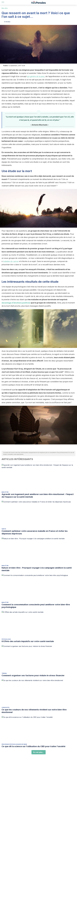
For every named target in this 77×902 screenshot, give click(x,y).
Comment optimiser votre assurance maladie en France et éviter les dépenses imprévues (35, 532)
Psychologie (6, 639)
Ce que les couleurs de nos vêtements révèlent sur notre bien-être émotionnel (34, 710)
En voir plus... (38, 752)
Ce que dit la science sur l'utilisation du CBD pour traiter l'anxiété (33, 746)
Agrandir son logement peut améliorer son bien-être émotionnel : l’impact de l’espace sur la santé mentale (38, 495)
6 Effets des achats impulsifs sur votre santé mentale (28, 641)
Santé (4, 529)
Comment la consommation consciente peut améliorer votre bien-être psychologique (36, 605)
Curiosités (5, 707)
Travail (4, 673)
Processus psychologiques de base (14, 744)
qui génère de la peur (35, 76)
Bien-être (5, 8)
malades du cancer (11, 261)
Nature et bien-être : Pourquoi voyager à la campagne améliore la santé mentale (37, 569)
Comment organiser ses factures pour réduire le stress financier (33, 675)
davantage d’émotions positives (16, 303)
